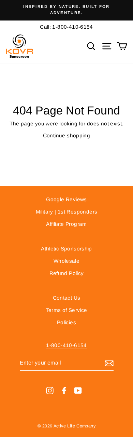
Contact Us (66, 298)
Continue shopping (66, 135)
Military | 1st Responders (67, 212)
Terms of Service (66, 310)
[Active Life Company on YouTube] (78, 390)
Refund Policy (66, 273)
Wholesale (66, 261)
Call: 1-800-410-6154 (66, 27)
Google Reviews (66, 199)
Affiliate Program (66, 224)
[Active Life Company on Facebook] (64, 390)
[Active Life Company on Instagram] (50, 390)
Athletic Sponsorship (66, 248)
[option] (66, 9)
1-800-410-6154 (66, 345)
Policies (66, 322)
